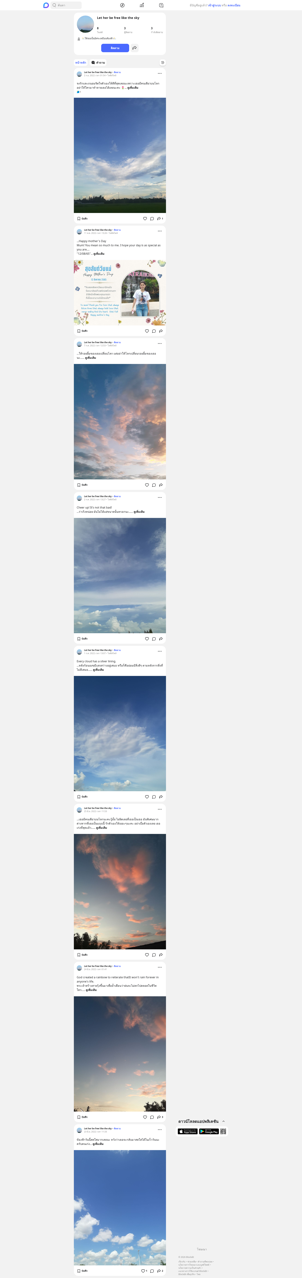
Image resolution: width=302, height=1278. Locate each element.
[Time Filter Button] (163, 62)
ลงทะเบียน (234, 5)
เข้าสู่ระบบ (214, 5)
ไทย (198, 1274)
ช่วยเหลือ (192, 1261)
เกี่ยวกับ (181, 1261)
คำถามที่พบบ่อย (205, 1261)
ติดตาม (115, 48)
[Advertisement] (202, 1193)
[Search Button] (54, 5)
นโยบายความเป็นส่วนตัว (189, 1267)
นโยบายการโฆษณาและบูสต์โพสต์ (193, 1264)
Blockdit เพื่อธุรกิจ (186, 1274)
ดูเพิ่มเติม (132, 88)
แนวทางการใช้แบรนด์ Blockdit (192, 1271)
